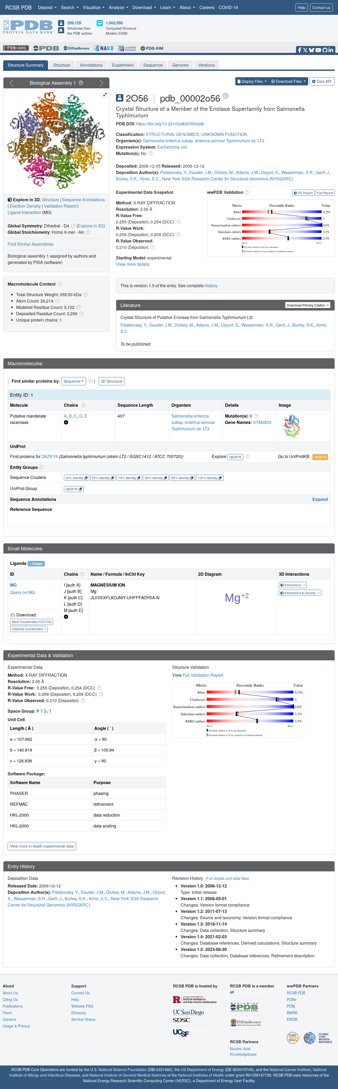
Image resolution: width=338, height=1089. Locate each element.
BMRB (292, 1012)
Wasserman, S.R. (297, 172)
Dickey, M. (224, 172)
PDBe (291, 999)
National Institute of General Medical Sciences (128, 1075)
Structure (61, 65)
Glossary (78, 1012)
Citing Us (10, 999)
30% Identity (74, 477)
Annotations (91, 65)
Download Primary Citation (306, 305)
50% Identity (101, 477)
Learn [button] (166, 7)
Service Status (83, 1019)
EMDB (292, 1019)
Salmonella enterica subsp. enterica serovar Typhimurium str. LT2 (203, 141)
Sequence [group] (72, 381)
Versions (206, 65)
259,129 (74, 23)
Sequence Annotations (83, 199)
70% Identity (127, 477)
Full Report (325, 192)
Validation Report (60, 206)
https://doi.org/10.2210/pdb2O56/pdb (170, 124)
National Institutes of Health (201, 1075)
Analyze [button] (117, 7)
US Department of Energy (202, 1069)
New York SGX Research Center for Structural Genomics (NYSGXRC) (227, 179)
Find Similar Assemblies (30, 244)
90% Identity (154, 477)
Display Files (252, 81)
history (211, 285)
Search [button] (68, 7)
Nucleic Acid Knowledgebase (243, 1051)
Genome (180, 65)
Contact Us (80, 992)
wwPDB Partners (302, 986)
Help (302, 7)
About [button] (186, 7)
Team (7, 1012)
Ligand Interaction (24, 212)
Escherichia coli (172, 147)
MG (13, 585)
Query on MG (22, 592)
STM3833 (262, 422)
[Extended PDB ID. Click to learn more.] (225, 95)
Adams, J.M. (247, 172)
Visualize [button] (92, 7)
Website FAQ (82, 1006)
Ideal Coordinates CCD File (31, 621)
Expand (320, 499)
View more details (132, 264)
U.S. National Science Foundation (118, 1069)
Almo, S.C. (150, 179)
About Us (10, 992)
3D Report (305, 192)
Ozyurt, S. (270, 172)
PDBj (291, 1006)
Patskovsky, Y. (173, 172)
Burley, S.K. (127, 179)
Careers (206, 7)
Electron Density (25, 206)
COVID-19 (228, 7)
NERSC (183, 1080)
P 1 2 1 (43, 711)
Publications (13, 1006)
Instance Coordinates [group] (28, 628)
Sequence (153, 65)
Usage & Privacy (16, 1025)
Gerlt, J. (323, 172)
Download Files (289, 81)
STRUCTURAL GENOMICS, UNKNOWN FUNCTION (196, 134)
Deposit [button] (46, 7)
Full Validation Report (203, 675)
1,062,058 (114, 23)
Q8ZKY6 (49, 456)
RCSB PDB (18, 7)
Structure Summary (26, 65)
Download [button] (143, 7)
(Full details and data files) (227, 878)
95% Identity (180, 477)
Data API (324, 81)
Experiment (123, 65)
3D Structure (111, 381)
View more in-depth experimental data (42, 846)
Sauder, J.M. (200, 172)
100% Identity (207, 477)
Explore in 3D (91, 226)
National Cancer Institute (290, 1069)
